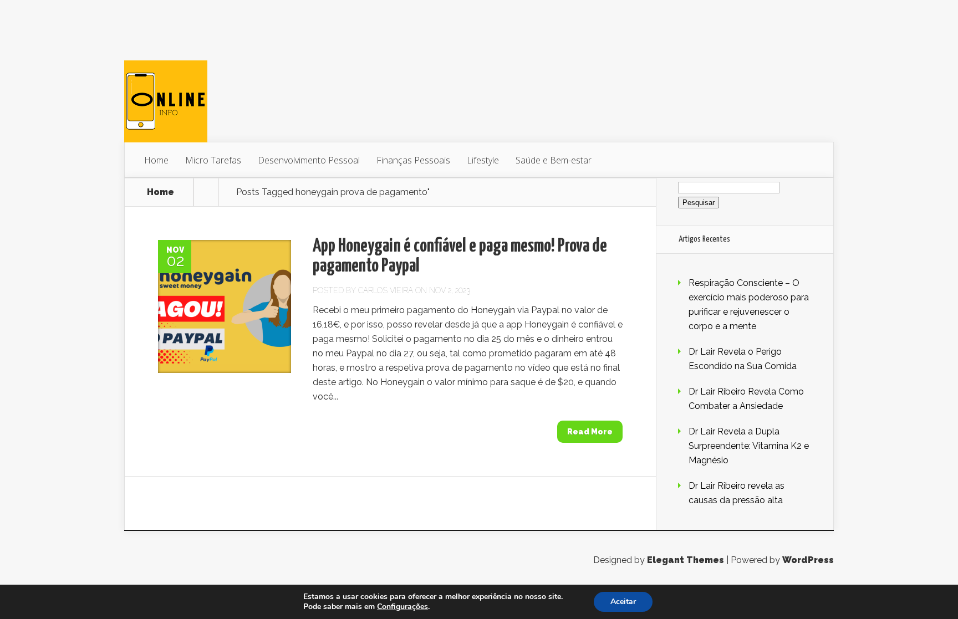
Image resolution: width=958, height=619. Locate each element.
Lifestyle (483, 160)
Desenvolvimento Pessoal (309, 160)
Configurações (402, 607)
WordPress (808, 560)
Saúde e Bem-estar (554, 160)
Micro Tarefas (213, 160)
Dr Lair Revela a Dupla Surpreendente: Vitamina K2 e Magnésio (749, 445)
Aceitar (623, 601)
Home (156, 160)
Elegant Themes (685, 560)
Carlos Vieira (385, 290)
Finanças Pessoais (413, 160)
